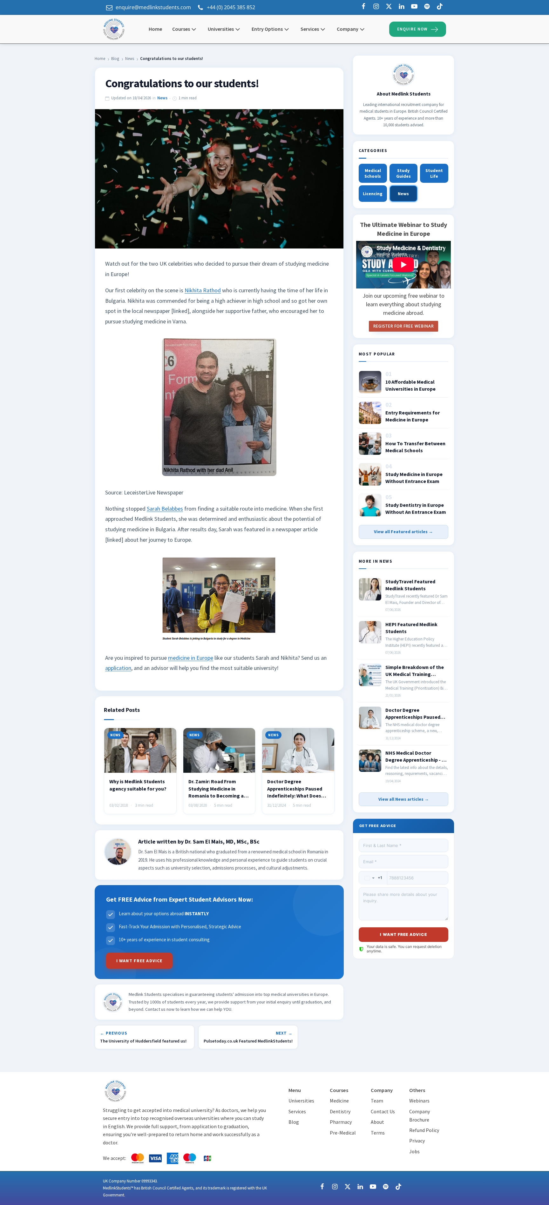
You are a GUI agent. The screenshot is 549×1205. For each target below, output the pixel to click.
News (129, 58)
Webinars (419, 1100)
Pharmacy (341, 1122)
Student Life (434, 173)
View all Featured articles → (403, 531)
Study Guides (403, 173)
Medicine (339, 1100)
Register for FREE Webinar (403, 326)
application (118, 668)
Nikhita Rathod (203, 290)
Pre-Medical (343, 1132)
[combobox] (373, 878)
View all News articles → (403, 799)
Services (297, 1111)
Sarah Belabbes (165, 508)
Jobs (414, 1151)
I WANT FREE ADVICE (139, 960)
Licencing (373, 193)
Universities (221, 29)
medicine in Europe (190, 657)
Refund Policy (424, 1130)
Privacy (417, 1140)
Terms (378, 1132)
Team (377, 1100)
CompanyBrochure (419, 1115)
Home (100, 58)
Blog (115, 58)
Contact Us (383, 1111)
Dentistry (340, 1111)
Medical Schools (372, 173)
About (377, 1122)
